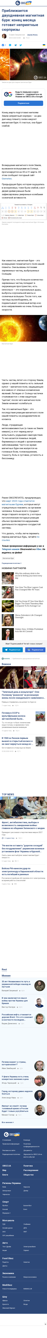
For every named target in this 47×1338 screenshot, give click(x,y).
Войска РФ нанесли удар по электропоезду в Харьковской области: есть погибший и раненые (23, 871)
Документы (28, 1150)
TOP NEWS (8, 794)
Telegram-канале (10, 549)
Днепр (26, 1191)
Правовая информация (10, 1144)
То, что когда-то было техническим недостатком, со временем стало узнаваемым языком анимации (16, 725)
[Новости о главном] (6, 659)
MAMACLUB (28, 1289)
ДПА (25, 1228)
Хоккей (5, 1209)
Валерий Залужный (10, 990)
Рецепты (5, 1262)
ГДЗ (3, 1224)
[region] (23, 145)
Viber (38, 549)
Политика (28, 1166)
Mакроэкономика (30, 1277)
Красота (5, 1304)
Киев (4, 1187)
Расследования (31, 1170)
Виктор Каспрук (8, 1007)
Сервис (26, 1250)
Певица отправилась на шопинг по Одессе (19, 702)
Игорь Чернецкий (9, 1083)
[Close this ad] (45, 1324)
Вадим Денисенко (9, 1023)
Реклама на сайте (8, 1150)
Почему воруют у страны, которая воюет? (14, 1063)
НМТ (25, 1232)
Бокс (25, 1209)
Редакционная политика (11, 563)
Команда (27, 1140)
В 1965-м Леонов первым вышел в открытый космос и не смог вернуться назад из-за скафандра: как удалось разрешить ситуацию (17, 741)
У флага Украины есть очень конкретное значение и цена (15, 1077)
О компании (6, 1140)
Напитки (27, 1262)
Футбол (5, 1205)
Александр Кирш (9, 1098)
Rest (4, 969)
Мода (26, 1304)
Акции (4, 1250)
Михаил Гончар (8, 1115)
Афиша (4, 1300)
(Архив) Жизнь (32, 35)
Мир (4, 1170)
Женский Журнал (8, 1308)
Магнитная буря (8, 558)
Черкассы (6, 1194)
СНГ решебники (8, 1235)
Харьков (27, 1187)
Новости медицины (9, 1289)
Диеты (4, 1266)
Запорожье (6, 1191)
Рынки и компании (9, 1277)
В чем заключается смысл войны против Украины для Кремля (15, 1000)
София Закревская (17, 35)
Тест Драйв (6, 1247)
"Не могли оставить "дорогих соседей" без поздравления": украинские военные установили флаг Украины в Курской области (23, 848)
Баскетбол (27, 1205)
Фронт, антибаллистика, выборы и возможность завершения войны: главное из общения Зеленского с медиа (23, 825)
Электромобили (30, 1247)
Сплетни (27, 1300)
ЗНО (4, 1232)
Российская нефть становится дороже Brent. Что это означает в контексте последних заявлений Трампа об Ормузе (17, 1017)
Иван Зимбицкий (9, 1068)
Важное (6, 664)
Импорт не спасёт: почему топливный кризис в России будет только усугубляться (15, 1108)
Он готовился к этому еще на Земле (16, 748)
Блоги (5, 1175)
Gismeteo (7, 178)
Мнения (6, 975)
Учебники (27, 1224)
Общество (29, 1175)
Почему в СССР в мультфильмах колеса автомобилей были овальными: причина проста (16, 716)
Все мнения (7, 1122)
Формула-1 (6, 1213)
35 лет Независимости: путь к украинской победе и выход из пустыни (16, 984)
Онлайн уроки (7, 1228)
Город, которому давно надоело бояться (17, 1092)
